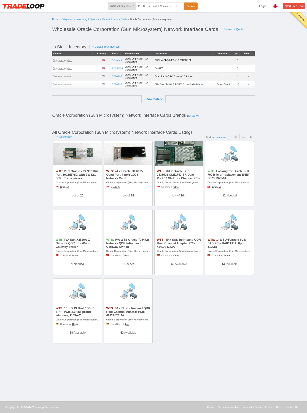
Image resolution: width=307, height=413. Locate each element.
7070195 (117, 76)
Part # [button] (115, 53)
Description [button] (161, 53)
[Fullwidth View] (235, 136)
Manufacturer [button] (132, 53)
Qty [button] (236, 53)
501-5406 (117, 68)
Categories (66, 19)
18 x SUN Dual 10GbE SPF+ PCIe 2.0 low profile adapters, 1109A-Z (75, 312)
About (279, 407)
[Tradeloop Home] (23, 6)
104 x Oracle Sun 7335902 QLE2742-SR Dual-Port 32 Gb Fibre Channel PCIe (178, 174)
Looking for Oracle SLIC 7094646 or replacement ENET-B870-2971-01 (229, 174)
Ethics (268, 407)
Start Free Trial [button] (294, 6)
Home (55, 19)
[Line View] (243, 136)
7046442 (117, 60)
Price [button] (246, 53)
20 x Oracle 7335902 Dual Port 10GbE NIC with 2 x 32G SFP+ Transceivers (77, 174)
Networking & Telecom (87, 19)
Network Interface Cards (114, 19)
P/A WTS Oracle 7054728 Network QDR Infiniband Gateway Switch (127, 243)
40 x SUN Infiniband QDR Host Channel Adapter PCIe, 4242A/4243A (179, 243)
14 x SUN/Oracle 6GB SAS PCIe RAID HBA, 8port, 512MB (227, 243)
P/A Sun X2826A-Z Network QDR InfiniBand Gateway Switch (73, 243)
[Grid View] (251, 136)
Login (262, 6)
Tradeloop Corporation (45, 407)
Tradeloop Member (62, 60)
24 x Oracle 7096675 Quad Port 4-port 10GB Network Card (124, 174)
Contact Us (292, 407)
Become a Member (228, 407)
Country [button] (101, 53)
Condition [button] (222, 53)
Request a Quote (233, 29)
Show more (152, 99)
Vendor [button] (57, 53)
